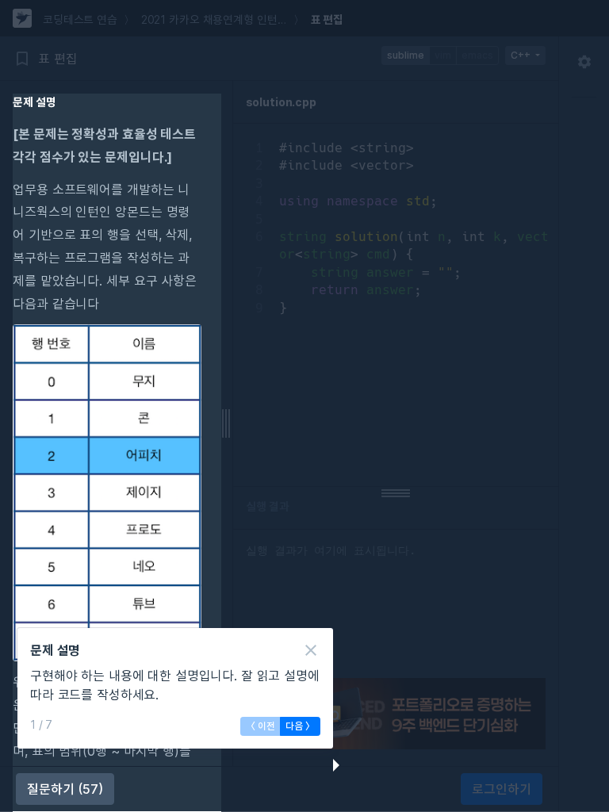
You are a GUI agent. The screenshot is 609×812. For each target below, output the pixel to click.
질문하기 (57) (65, 789)
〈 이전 (260, 726)
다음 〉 (300, 726)
